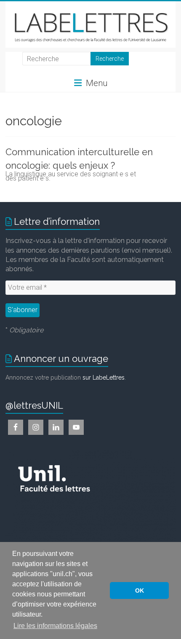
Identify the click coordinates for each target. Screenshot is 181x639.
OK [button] (139, 590)
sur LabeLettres (104, 377)
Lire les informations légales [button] (55, 625)
